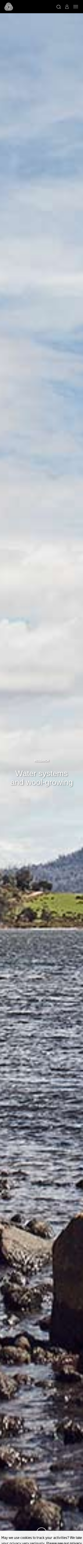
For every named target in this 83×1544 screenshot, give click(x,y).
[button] (58, 7)
